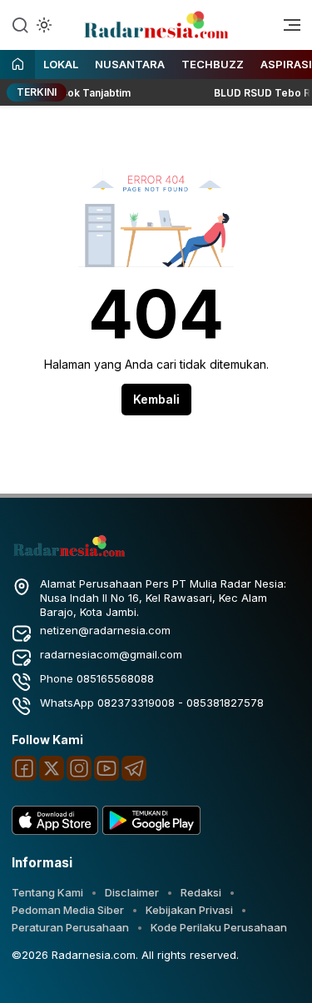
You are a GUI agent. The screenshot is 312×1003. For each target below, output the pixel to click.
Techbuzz (212, 64)
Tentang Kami (47, 892)
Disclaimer (132, 892)
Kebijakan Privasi (189, 909)
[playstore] (151, 830)
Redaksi (201, 892)
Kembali (156, 399)
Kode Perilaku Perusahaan (219, 927)
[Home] (17, 65)
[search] (20, 24)
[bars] (286, 29)
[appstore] (55, 830)
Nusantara (130, 64)
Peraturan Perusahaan (70, 927)
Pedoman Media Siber (68, 909)
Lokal (60, 64)
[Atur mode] (42, 25)
